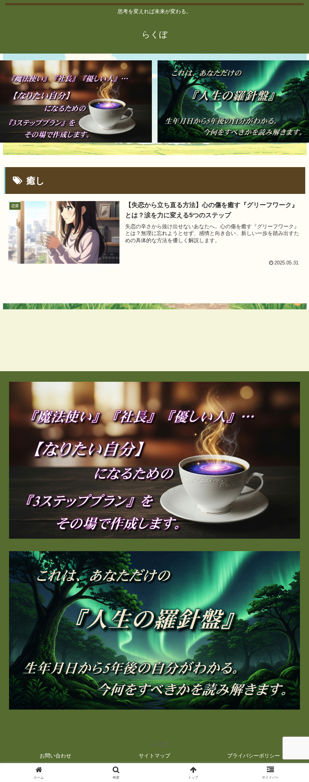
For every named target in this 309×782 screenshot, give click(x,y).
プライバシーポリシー (253, 756)
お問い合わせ (55, 756)
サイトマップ (154, 756)
